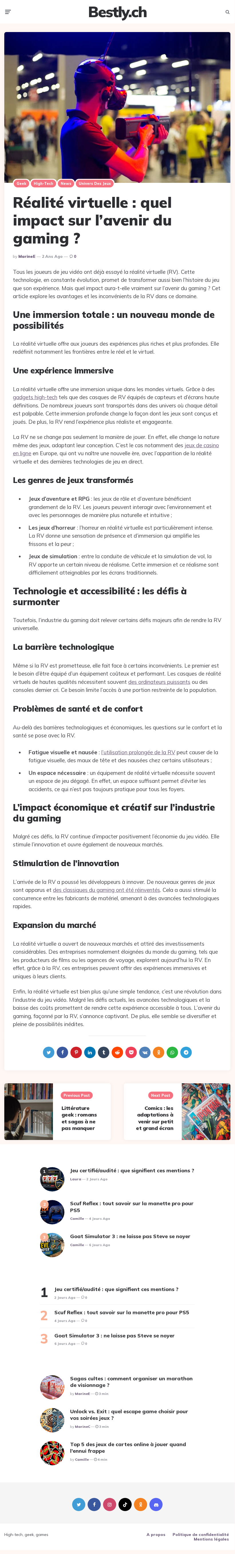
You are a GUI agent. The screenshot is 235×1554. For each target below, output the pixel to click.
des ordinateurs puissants (159, 681)
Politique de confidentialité (201, 1534)
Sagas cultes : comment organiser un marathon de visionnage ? (131, 1381)
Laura (75, 1179)
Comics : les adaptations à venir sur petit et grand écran (154, 1118)
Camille (77, 1218)
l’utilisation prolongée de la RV (138, 752)
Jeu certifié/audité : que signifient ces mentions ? (132, 1170)
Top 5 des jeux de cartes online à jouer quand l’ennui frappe (128, 1447)
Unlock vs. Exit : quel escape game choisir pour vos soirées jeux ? (129, 1414)
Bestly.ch (117, 12)
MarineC (82, 1426)
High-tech (43, 183)
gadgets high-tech (35, 397)
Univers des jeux (95, 183)
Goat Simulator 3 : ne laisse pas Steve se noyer (130, 1236)
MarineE (26, 256)
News (66, 183)
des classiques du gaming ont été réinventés (106, 889)
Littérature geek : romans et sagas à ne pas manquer (79, 1118)
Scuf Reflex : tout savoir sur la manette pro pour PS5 (131, 1206)
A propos (156, 1534)
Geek (21, 183)
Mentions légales (211, 1539)
